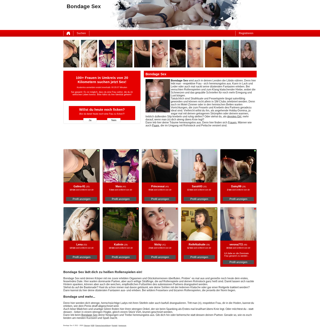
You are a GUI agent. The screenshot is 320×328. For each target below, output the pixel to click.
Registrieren (246, 33)
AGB (92, 325)
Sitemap (87, 325)
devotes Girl (234, 116)
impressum (122, 325)
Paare (155, 125)
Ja (90, 120)
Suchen (81, 33)
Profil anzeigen (81, 199)
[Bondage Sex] (68, 33)
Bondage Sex (89, 315)
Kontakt (114, 325)
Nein (113, 120)
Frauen (232, 122)
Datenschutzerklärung (103, 325)
